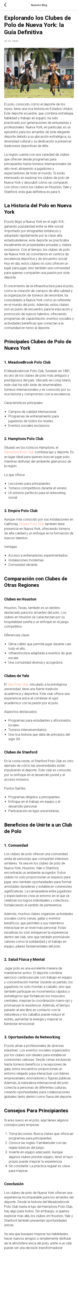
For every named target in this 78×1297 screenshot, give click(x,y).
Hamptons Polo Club (19, 452)
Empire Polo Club (31, 524)
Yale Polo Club (17, 684)
